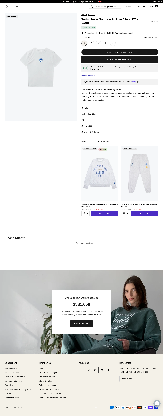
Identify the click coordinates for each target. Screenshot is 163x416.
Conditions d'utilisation (49, 389)
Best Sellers (12, 16)
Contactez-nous (12, 398)
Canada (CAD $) (12, 408)
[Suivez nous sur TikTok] (108, 370)
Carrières (9, 394)
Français (128, 6)
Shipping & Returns (90, 132)
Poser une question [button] (84, 243)
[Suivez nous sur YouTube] (101, 370)
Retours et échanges (48, 372)
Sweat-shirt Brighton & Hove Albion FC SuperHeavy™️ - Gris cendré (100, 205)
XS (84, 43)
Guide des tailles (149, 38)
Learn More (81, 323)
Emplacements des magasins (18, 389)
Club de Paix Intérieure (15, 377)
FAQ (41, 368)
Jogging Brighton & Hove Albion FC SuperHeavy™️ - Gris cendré (139, 205)
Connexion (141, 6)
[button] (157, 403)
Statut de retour (46, 381)
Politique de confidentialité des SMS (55, 398)
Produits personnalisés (15, 372)
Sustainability (87, 126)
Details (85, 108)
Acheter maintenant (120, 60)
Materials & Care (89, 114)
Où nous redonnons (13, 381)
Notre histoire (11, 368)
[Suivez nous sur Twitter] (88, 370)
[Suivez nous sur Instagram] (95, 370)
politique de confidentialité (50, 394)
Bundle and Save (88, 75)
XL (113, 43)
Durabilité (9, 385)
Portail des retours (47, 377)
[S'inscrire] (155, 379)
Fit (83, 120)
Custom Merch (157, 1)
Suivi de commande (47, 385)
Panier (153, 6)
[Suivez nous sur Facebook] (82, 370)
